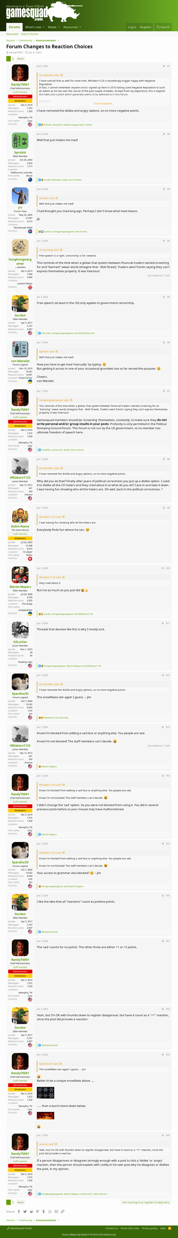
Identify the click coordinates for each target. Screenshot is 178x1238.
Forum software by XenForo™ (89, 1234)
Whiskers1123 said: (50, 516)
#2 (168, 133)
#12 (168, 675)
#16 (168, 895)
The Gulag (27, 603)
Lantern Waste (24, 283)
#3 (168, 189)
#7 (168, 391)
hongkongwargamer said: (54, 400)
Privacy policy (150, 1228)
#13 (168, 727)
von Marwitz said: (49, 75)
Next (20, 58)
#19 (168, 1054)
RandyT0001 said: (49, 468)
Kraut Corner (25, 377)
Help (163, 1228)
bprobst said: (47, 198)
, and (65, 231)
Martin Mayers (20, 587)
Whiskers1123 (20, 478)
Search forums (29, 34)
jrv (20, 207)
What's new (33, 27)
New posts (12, 34)
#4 (168, 240)
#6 (168, 342)
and (56, 717)
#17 (168, 941)
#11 (168, 623)
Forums (14, 27)
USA (30, 710)
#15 (168, 843)
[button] (43, 27)
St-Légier (27, 551)
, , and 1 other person (74, 1193)
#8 (168, 459)
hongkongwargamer (20, 261)
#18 (168, 1008)
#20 (168, 1135)
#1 (168, 66)
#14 (168, 775)
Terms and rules (129, 1228)
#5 (168, 296)
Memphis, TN (25, 117)
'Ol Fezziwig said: (49, 249)
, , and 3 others (63, 179)
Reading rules (25, 661)
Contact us (112, 1228)
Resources (70, 27)
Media (52, 27)
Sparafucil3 (20, 694)
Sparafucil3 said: (49, 1063)
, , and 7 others (68, 124)
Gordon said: (46, 1144)
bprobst (20, 152)
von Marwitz (20, 361)
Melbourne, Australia (21, 172)
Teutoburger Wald (23, 227)
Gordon (20, 315)
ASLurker (20, 642)
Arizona (28, 494)
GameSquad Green (20, 1228)
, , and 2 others (63, 449)
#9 (168, 507)
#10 (168, 568)
